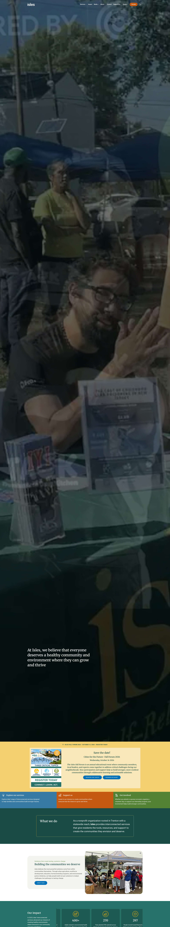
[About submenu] (104, 4)
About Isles (41, 883)
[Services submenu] (85, 4)
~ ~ (86, 744)
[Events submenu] (127, 4)
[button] (86, 871)
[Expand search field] (141, 4)
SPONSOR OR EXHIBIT (112, 777)
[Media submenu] (98, 4)
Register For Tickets (92, 777)
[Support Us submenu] (120, 4)
